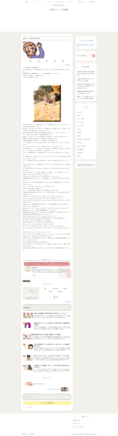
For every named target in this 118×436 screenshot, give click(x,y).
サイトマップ (76, 423)
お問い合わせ (76, 420)
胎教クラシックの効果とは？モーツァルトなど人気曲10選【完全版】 (86, 97)
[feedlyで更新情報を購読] (33, 275)
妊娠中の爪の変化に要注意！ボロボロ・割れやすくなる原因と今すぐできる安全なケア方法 (86, 86)
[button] (63, 61)
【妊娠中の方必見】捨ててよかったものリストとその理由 (86, 79)
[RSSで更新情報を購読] (35, 275)
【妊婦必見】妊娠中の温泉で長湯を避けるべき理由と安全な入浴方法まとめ (86, 73)
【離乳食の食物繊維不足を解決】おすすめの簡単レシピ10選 (86, 92)
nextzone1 (35, 267)
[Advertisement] (59, 22)
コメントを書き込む (47, 403)
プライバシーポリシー (78, 426)
